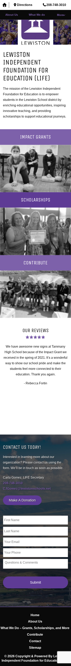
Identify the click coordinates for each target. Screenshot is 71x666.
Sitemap (35, 647)
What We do (37, 14)
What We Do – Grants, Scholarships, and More (35, 628)
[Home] (4, 5)
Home (35, 615)
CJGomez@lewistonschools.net (27, 488)
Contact (35, 641)
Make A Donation (22, 500)
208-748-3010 (13, 483)
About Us (11, 14)
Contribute (35, 634)
